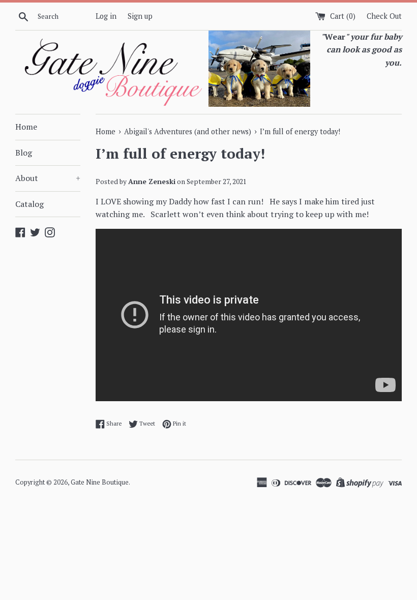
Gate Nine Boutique (100, 482)
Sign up (140, 16)
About (47, 178)
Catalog (29, 203)
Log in (106, 16)
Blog (23, 152)
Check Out (384, 16)
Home (26, 126)
